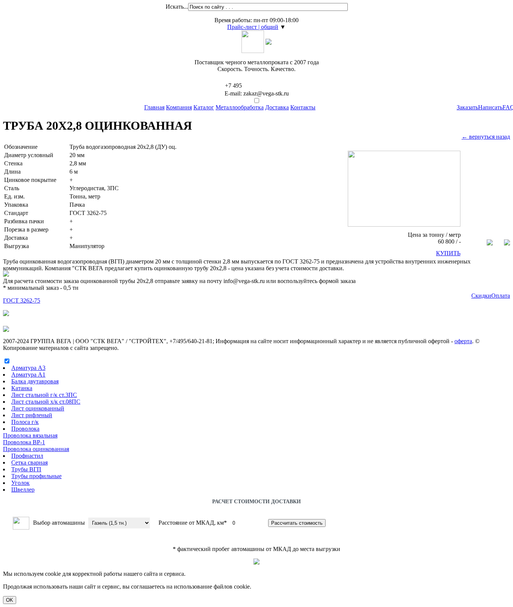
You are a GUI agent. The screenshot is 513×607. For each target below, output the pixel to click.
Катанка (21, 388)
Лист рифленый (31, 415)
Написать (490, 107)
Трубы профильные (36, 476)
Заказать (467, 107)
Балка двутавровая (35, 381)
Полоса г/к (25, 422)
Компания (179, 107)
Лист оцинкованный (37, 408)
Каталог (203, 107)
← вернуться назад (486, 136)
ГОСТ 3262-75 (21, 300)
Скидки (481, 295)
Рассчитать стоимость (297, 523)
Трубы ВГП (26, 469)
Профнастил (27, 456)
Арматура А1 (28, 374)
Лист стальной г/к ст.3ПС (44, 395)
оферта (463, 341)
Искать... (177, 6)
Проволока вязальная (30, 435)
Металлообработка (240, 107)
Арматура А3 (28, 368)
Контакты (302, 107)
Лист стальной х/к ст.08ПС (45, 401)
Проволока (25, 428)
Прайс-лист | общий (252, 27)
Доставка (277, 107)
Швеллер (23, 489)
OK (9, 600)
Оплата (500, 295)
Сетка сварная (29, 462)
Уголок (20, 483)
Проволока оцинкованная (36, 449)
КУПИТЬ (448, 253)
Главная (154, 107)
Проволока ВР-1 (24, 442)
